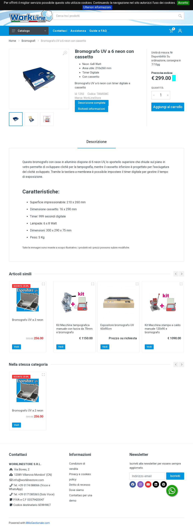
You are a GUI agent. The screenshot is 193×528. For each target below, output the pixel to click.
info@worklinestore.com (28, 480)
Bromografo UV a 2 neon (27, 320)
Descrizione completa (91, 102)
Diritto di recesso (79, 484)
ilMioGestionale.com (38, 522)
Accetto (183, 3)
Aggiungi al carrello (167, 107)
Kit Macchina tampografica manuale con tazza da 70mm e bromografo (74, 328)
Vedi (16, 346)
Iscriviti (175, 476)
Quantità (157, 87)
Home (12, 40)
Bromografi (28, 40)
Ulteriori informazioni (97, 7)
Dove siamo (76, 490)
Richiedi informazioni (91, 108)
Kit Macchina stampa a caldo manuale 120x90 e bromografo (163, 328)
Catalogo (24, 30)
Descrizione (97, 141)
